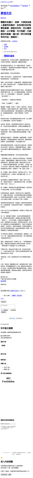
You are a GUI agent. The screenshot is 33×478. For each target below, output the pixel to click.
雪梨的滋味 (9, 56)
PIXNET (8, 452)
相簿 (5, 44)
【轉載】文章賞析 (16, 295)
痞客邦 (13, 291)
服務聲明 (18, 454)
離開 (10, 474)
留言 (16, 291)
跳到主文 (3, 18)
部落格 (6, 46)
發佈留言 (3, 312)
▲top (2, 298)
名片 (5, 48)
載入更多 (3, 301)
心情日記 (14, 41)
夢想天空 (6, 13)
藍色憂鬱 (3, 281)
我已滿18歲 (4, 474)
